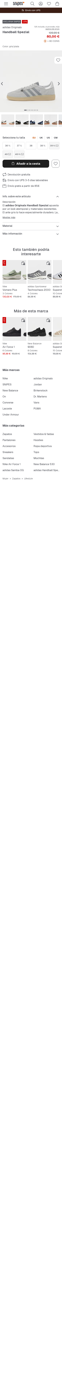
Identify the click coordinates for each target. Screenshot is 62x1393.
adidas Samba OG (13, 470)
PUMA (37, 408)
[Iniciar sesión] (40, 4)
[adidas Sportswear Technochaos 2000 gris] (40, 272)
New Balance (10, 390)
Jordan (38, 384)
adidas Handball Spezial (48, 470)
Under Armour (11, 414)
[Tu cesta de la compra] (57, 4)
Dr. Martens (40, 396)
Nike (5, 378)
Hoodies (38, 440)
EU (34, 137)
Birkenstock (41, 390)
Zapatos (7, 434)
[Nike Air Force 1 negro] (14, 329)
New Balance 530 (44, 464)
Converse (8, 402)
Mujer (5, 478)
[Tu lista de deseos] (48, 4)
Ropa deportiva (43, 446)
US (48, 137)
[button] (31, 81)
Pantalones (9, 440)
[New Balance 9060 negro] (40, 329)
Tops (36, 452)
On (4, 396)
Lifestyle (28, 478)
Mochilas (39, 458)
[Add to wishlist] (58, 60)
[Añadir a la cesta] (23, 263)
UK (41, 137)
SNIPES (7, 384)
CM (56, 137)
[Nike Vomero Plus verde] (14, 272)
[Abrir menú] (6, 4)
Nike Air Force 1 (12, 464)
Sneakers (8, 452)
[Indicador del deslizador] (25, 110)
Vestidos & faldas (44, 434)
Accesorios (9, 446)
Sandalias (8, 458)
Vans (36, 402)
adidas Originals (12, 27)
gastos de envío (52, 29)
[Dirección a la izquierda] (2, 83)
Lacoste (7, 408)
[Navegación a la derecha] (59, 83)
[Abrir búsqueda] (32, 4)
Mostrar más (9, 217)
